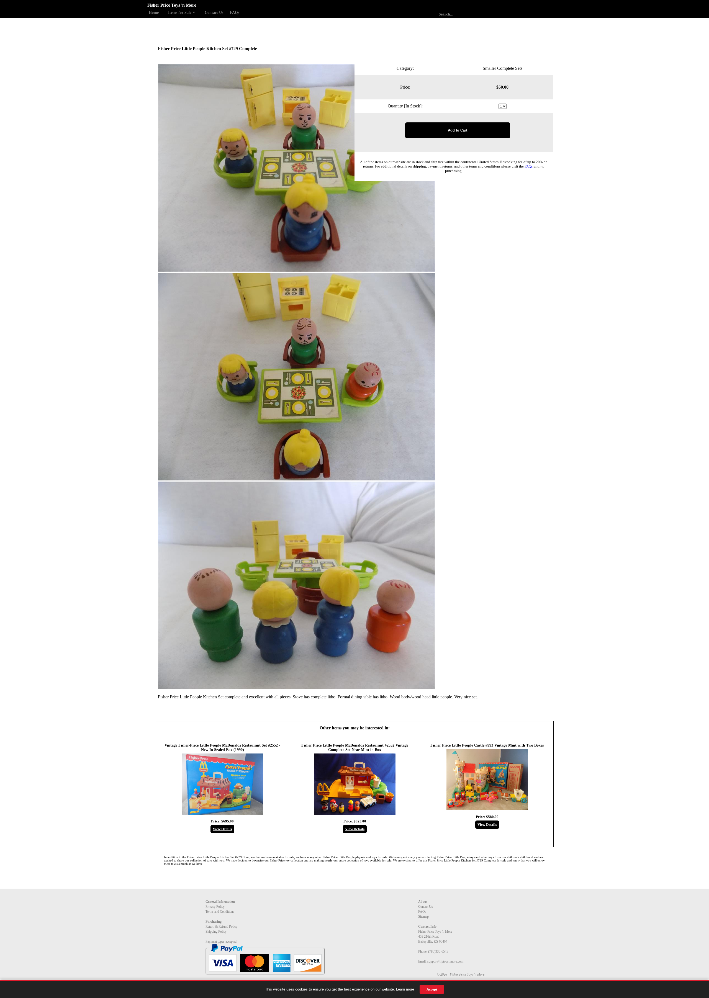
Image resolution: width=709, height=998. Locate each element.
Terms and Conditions (219, 912)
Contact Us (214, 13)
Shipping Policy (216, 931)
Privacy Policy (215, 907)
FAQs (234, 13)
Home (154, 13)
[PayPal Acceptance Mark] (265, 973)
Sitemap (423, 917)
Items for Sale (180, 13)
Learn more (405, 989)
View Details (222, 829)
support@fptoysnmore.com (445, 961)
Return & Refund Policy (221, 926)
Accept (432, 989)
